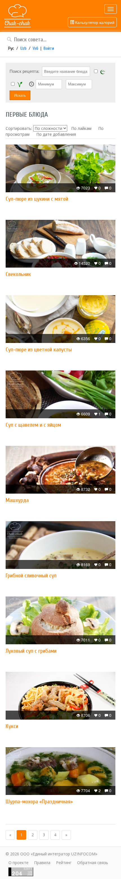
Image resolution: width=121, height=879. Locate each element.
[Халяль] (102, 71)
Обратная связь (92, 862)
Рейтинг (63, 862)
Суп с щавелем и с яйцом (33, 425)
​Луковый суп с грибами (31, 651)
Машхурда (17, 500)
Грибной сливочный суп (31, 575)
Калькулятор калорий (94, 22)
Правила (42, 862)
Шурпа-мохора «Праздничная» (39, 801)
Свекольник (18, 274)
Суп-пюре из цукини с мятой (37, 199)
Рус (11, 48)
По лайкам (81, 128)
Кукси (12, 726)
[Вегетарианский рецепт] (19, 84)
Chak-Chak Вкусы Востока (17, 16)
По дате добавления (56, 134)
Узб (35, 48)
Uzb (23, 48)
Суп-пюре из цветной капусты (39, 349)
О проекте (18, 862)
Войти (49, 48)
